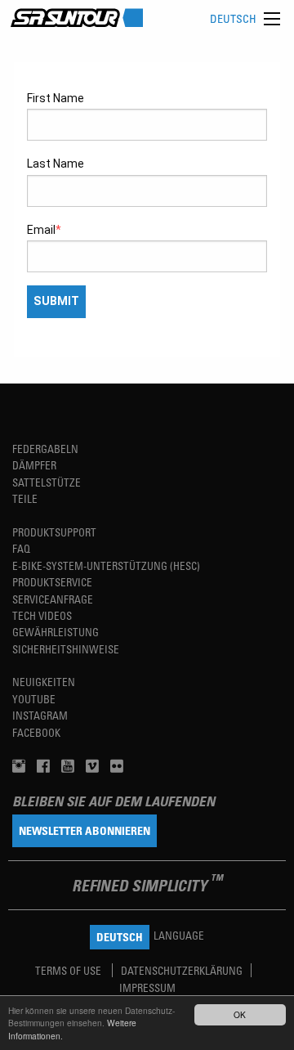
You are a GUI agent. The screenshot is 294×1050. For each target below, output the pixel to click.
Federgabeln (45, 448)
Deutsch (233, 18)
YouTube (34, 699)
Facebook (36, 732)
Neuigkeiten (43, 682)
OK (240, 1014)
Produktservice (52, 582)
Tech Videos (42, 615)
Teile (25, 498)
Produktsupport (54, 532)
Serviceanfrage (52, 599)
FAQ (21, 548)
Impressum (147, 987)
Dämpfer (34, 465)
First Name (55, 98)
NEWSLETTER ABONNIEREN (84, 830)
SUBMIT (56, 301)
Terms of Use (69, 970)
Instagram (40, 715)
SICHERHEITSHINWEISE (65, 649)
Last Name (55, 163)
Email (41, 229)
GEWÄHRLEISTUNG (55, 632)
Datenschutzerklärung (182, 970)
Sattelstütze (46, 482)
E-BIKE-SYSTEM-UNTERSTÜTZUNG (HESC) (106, 565)
